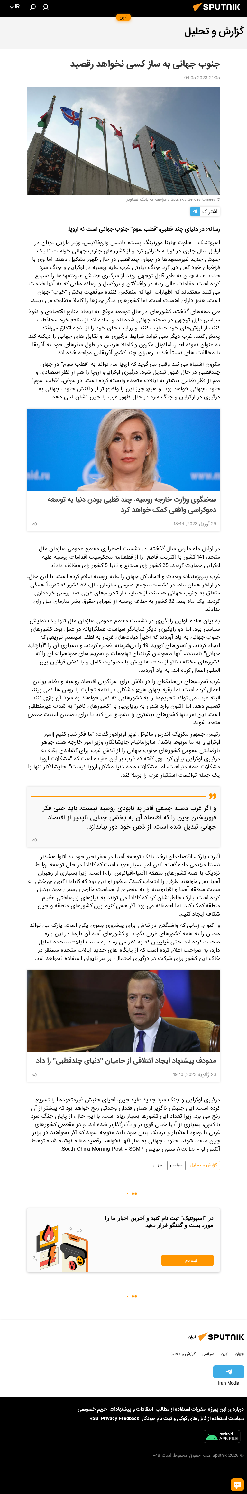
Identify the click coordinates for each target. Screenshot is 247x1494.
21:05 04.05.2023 (202, 78)
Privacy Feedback (120, 1419)
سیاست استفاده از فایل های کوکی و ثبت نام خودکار (193, 1418)
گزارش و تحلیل (203, 1165)
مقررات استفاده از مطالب (181, 1409)
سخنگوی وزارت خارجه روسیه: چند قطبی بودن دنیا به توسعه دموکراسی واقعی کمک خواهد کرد (132, 505)
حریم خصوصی (92, 1409)
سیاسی (176, 1165)
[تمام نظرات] (237, 1484)
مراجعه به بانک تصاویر (147, 200)
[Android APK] (222, 1438)
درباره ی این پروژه (226, 1409)
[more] (34, 523)
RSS (93, 1418)
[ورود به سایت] (45, 7)
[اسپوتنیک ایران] (218, 13)
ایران (224, 1354)
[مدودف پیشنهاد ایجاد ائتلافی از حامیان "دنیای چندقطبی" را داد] (123, 1011)
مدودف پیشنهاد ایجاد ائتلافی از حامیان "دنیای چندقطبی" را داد (126, 1061)
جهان (157, 1165)
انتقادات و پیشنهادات (131, 1409)
